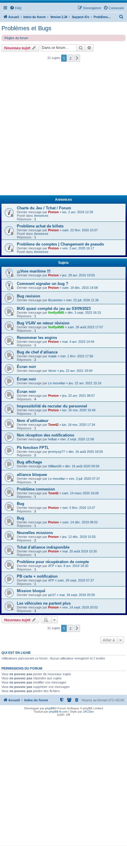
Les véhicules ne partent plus (44, 603)
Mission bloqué (31, 591)
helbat (52, 439)
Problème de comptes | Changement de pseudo (60, 244)
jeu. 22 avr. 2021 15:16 (85, 383)
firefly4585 (56, 312)
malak (52, 356)
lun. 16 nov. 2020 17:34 (78, 424)
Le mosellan (56, 383)
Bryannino (55, 300)
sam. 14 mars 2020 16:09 (80, 493)
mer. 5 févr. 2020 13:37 (78, 507)
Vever (52, 370)
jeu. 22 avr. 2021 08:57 (78, 395)
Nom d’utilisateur (32, 420)
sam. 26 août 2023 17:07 (85, 327)
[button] (77, 58)
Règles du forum (16, 38)
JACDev (88, 711)
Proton (53, 212)
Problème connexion (36, 489)
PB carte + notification (37, 576)
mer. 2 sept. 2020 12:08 (77, 439)
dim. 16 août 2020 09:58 (82, 466)
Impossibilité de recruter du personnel (52, 406)
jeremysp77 (56, 451)
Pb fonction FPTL (33, 447)
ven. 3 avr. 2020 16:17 (78, 248)
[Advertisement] (63, 130)
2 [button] (70, 58)
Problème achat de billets (40, 226)
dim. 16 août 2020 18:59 (86, 451)
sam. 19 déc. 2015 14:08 (80, 287)
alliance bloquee (32, 474)
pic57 (52, 595)
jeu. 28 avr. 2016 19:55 (78, 275)
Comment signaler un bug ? (42, 283)
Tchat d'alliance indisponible (43, 547)
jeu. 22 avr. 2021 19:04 (76, 370)
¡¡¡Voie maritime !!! (34, 271)
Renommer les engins (37, 337)
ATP (51, 566)
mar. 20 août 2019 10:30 (79, 551)
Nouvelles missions (35, 532)
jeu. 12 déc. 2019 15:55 (79, 536)
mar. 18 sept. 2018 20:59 (77, 595)
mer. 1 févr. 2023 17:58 (76, 356)
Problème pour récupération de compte (53, 562)
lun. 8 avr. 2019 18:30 (73, 566)
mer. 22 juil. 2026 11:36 (82, 300)
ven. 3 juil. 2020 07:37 (84, 478)
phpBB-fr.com (58, 711)
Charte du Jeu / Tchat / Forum (44, 208)
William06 (54, 466)
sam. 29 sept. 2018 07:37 (76, 580)
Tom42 (53, 424)
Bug (20, 503)
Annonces (41, 215)
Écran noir (26, 366)
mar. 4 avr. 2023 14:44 (78, 341)
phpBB (50, 708)
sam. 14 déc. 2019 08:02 (80, 522)
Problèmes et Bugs (26, 28)
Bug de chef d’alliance (37, 352)
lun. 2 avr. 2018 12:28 (77, 212)
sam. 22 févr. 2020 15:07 (80, 230)
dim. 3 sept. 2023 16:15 (84, 312)
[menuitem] (16, 8)
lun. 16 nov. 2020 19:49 (78, 410)
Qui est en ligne (16, 652)
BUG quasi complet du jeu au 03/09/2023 (54, 308)
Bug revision (28, 296)
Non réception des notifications (45, 435)
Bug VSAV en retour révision (43, 323)
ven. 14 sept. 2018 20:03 (80, 607)
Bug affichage (29, 462)
